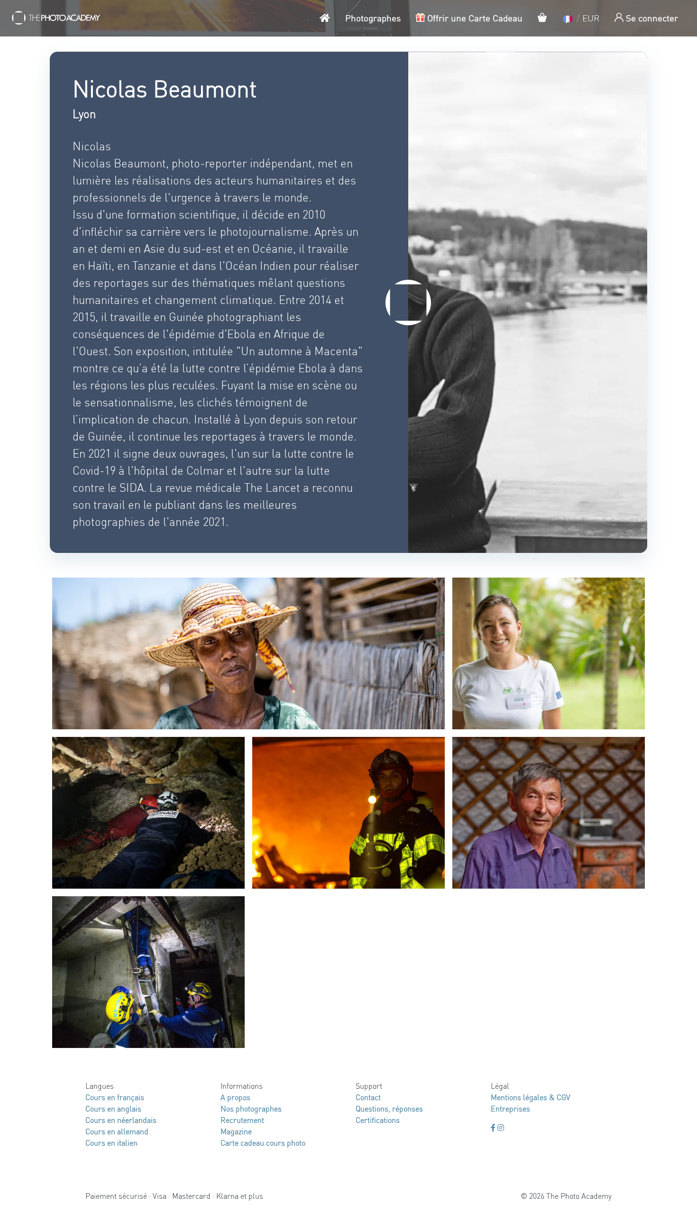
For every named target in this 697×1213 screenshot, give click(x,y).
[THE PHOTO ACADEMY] (56, 18)
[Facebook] (494, 1127)
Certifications (378, 1120)
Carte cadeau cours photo (262, 1143)
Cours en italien (111, 1143)
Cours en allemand (116, 1131)
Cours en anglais (113, 1108)
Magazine (236, 1131)
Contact (368, 1097)
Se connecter (651, 18)
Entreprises (510, 1108)
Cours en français (114, 1097)
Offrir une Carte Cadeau (474, 18)
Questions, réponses (389, 1108)
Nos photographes (251, 1108)
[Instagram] (500, 1127)
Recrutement (242, 1120)
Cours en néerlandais (120, 1120)
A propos (235, 1097)
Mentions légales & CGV (530, 1097)
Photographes (373, 18)
